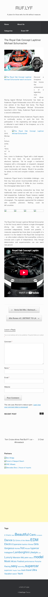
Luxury (8, 557)
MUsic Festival (17, 561)
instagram (8, 552)
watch (14, 573)
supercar (32, 565)
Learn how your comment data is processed (22, 405)
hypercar (34, 548)
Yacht (20, 573)
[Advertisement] (24, 498)
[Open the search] (44, 27)
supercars (8, 570)
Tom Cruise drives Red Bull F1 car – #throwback (19, 440)
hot (22, 548)
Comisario (39, 535)
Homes (17, 548)
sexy (14, 565)
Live (39, 553)
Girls (36, 544)
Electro (8, 544)
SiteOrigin (22, 592)
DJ (14, 540)
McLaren (25, 557)
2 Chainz (7, 535)
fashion (25, 544)
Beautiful (22, 534)
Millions (31, 558)
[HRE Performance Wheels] (9, 464)
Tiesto (19, 570)
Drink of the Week (23, 540)
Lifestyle (34, 552)
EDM (34, 539)
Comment (8, 341)
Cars (32, 534)
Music (7, 561)
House (27, 548)
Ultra (34, 570)
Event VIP (25, 31)
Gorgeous (9, 548)
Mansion (16, 557)
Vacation (8, 573)
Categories (8, 31)
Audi (13, 535)
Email (6, 377)
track (23, 570)
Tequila (15, 570)
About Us (20, 24)
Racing (7, 566)
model (38, 556)
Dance (8, 540)
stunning (21, 566)
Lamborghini (21, 552)
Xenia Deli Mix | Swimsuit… (24, 310)
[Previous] (40, 414)
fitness (30, 544)
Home (6, 24)
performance (29, 561)
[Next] (43, 414)
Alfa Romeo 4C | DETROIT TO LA (24, 318)
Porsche (38, 561)
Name (7, 368)
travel (28, 569)
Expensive (17, 544)
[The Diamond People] (9, 458)
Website (7, 387)
